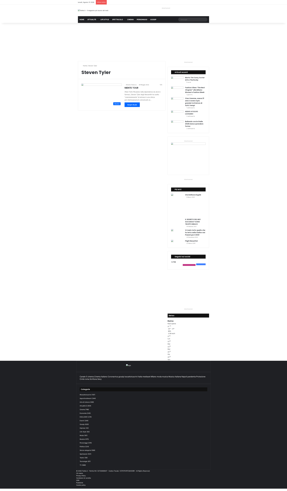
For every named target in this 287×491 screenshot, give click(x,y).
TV (81, 465)
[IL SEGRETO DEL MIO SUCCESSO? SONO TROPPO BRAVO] (187, 209)
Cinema (130, 19)
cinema (91, 376)
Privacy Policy (81, 476)
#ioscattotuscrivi (85, 395)
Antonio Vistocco (131, 85)
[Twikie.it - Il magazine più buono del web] (93, 10)
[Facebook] (210, 487)
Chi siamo (79, 473)
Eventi (82, 420)
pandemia (191, 376)
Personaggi (142, 19)
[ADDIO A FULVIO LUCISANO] (177, 114)
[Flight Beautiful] (172, 241)
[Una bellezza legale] (172, 195)
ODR (77, 480)
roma (87, 379)
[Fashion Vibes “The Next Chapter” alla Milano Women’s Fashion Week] (177, 90)
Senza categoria (85, 450)
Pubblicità (79, 483)
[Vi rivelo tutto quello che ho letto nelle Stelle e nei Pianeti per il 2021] (172, 230)
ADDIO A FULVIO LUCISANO (191, 112)
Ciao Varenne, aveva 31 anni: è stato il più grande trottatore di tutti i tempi (194, 102)
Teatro (82, 458)
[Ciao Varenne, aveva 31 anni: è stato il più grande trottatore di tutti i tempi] (177, 101)
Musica (82, 439)
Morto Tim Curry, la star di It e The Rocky (195, 78)
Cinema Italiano (100, 376)
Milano (153, 376)
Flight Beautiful (191, 241)
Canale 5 (83, 376)
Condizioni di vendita (83, 478)
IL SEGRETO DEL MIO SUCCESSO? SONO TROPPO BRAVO (193, 221)
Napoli (184, 376)
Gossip (153, 19)
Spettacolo (117, 19)
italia (140, 376)
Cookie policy (81, 485)
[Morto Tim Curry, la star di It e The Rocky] (177, 80)
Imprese (82, 428)
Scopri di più (132, 105)
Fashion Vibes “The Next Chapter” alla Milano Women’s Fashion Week (195, 89)
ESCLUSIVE (84, 417)
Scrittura (93, 379)
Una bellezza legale (193, 195)
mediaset (146, 376)
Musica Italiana (175, 376)
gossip (121, 376)
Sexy (99, 379)
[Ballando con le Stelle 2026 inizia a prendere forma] (177, 124)
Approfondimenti (85, 398)
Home (81, 19)
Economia (83, 413)
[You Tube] (206, 487)
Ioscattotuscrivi (131, 376)
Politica (82, 446)
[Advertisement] (143, 42)
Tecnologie (83, 461)
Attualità (91, 19)
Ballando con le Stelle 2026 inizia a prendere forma (194, 123)
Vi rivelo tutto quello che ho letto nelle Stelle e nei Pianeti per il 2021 (195, 232)
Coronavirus (113, 376)
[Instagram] (204, 487)
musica (165, 376)
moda (159, 376)
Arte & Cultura (85, 402)
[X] (208, 487)
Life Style (104, 19)
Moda (82, 435)
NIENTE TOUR (131, 87)
